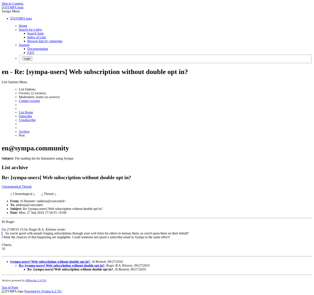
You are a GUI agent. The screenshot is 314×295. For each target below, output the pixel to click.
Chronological (12, 186)
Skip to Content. (13, 3)
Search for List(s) (30, 29)
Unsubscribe (27, 120)
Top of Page (10, 287)
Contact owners (29, 101)
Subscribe (25, 116)
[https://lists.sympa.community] (12, 7)
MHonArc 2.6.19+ (36, 280)
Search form (35, 33)
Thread (27, 186)
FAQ (30, 52)
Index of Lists (36, 37)
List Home (26, 112)
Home (23, 26)
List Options (27, 89)
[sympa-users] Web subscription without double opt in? (50, 261)
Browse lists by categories (44, 41)
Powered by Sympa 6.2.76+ (43, 291)
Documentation (37, 49)
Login (27, 58)
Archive (24, 131)
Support (24, 45)
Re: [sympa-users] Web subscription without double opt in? (61, 265)
